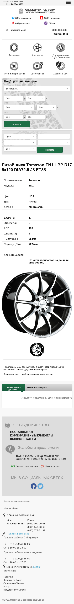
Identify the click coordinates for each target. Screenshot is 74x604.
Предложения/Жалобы (14, 590)
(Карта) (36, 567)
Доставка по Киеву (12, 580)
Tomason (34, 180)
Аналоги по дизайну (13, 388)
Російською (60, 33)
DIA (6, 113)
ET (27, 113)
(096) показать (23, 18)
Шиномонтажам (23, 439)
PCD (6, 103)
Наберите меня (18, 30)
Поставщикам (21, 432)
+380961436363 (16, 523)
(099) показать (52, 18)
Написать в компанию (18, 534)
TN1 (31, 185)
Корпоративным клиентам (31, 435)
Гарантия (8, 577)
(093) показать (23, 23)
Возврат (7, 586)
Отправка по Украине (13, 583)
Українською (59, 29)
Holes (28, 94)
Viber (52, 23)
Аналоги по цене (37, 387)
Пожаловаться (52, 466)
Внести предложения (27, 466)
